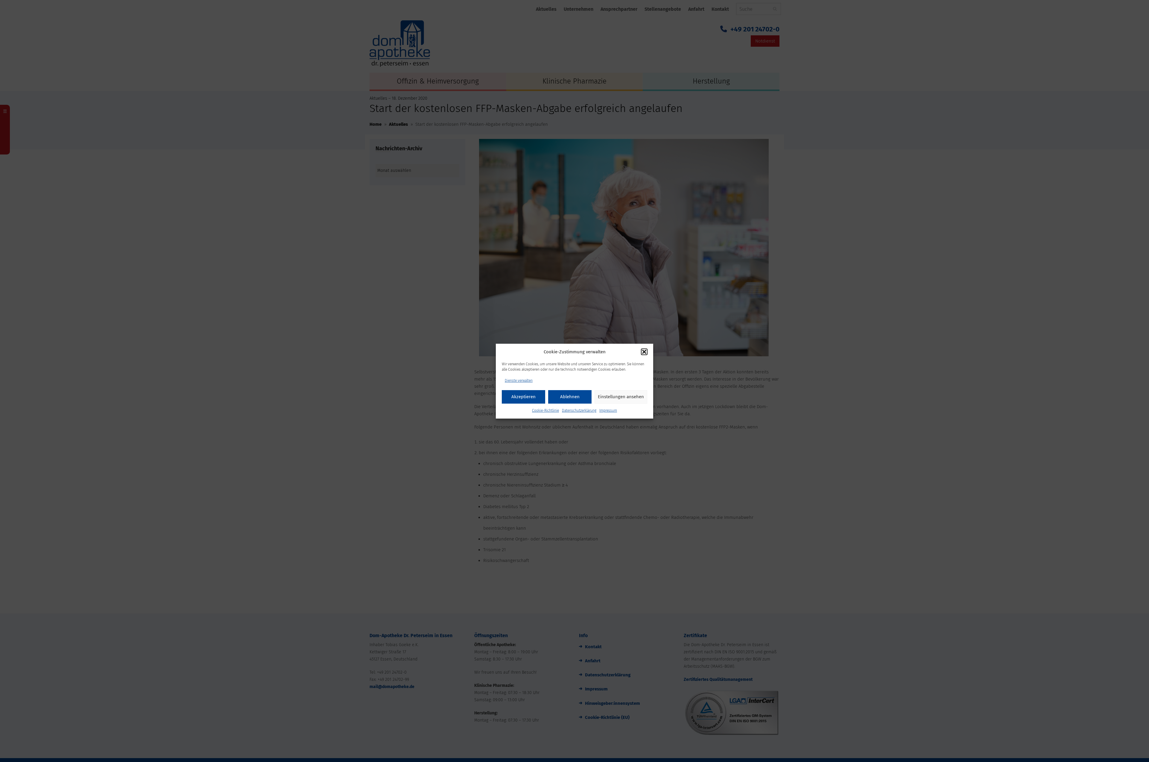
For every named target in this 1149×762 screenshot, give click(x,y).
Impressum (608, 410)
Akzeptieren (523, 396)
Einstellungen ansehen (621, 396)
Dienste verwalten (519, 380)
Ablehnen (570, 396)
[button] (644, 352)
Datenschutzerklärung (579, 410)
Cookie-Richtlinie (545, 410)
